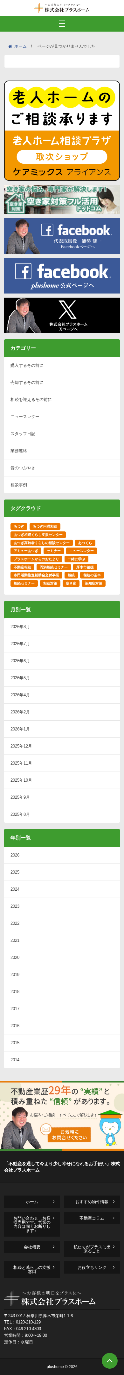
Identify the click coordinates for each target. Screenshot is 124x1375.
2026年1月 (20, 729)
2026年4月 (20, 695)
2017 (14, 1008)
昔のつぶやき (22, 467)
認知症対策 (93, 583)
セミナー (54, 551)
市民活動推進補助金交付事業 (36, 575)
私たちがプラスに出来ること (92, 1249)
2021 (14, 940)
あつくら (85, 543)
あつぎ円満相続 (45, 526)
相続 (71, 575)
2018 (14, 991)
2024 (14, 889)
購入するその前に (27, 365)
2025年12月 (21, 746)
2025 (14, 872)
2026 (14, 855)
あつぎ (19, 526)
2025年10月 (21, 780)
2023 (14, 906)
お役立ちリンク (92, 1267)
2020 (14, 957)
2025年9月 (20, 797)
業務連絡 (18, 450)
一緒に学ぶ (76, 559)
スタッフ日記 (22, 433)
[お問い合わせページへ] (62, 1148)
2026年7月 (20, 643)
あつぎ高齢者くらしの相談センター (42, 543)
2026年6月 (20, 660)
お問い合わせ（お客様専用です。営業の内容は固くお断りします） (32, 1224)
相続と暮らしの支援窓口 (32, 1269)
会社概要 (32, 1247)
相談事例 (18, 484)
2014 (14, 1059)
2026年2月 (20, 712)
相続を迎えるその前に (31, 399)
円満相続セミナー (54, 567)
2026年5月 (20, 677)
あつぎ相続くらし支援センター (38, 534)
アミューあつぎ (26, 551)
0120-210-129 (28, 1322)
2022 (14, 923)
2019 (14, 974)
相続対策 (50, 583)
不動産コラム (91, 1218)
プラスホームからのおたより (36, 559)
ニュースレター (24, 416)
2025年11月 (21, 763)
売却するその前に (27, 382)
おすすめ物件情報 (91, 1201)
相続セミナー (24, 583)
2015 (14, 1042)
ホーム (20, 46)
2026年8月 (20, 626)
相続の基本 (92, 575)
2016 (14, 1025)
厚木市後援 (85, 567)
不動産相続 (22, 567)
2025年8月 (20, 814)
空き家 (71, 583)
